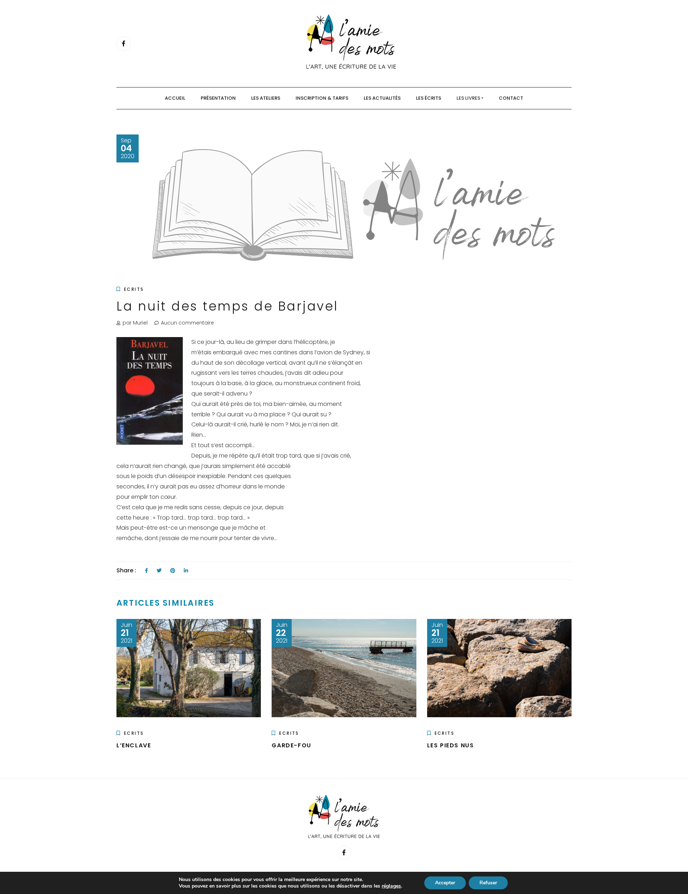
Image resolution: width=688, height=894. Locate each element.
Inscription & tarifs (322, 98)
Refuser (488, 882)
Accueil (175, 98)
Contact (511, 98)
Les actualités (382, 98)
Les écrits (428, 98)
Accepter (445, 882)
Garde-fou (291, 745)
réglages (391, 886)
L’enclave (133, 745)
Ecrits (134, 289)
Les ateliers (265, 98)
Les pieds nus (450, 745)
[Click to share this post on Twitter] (159, 570)
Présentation (218, 98)
